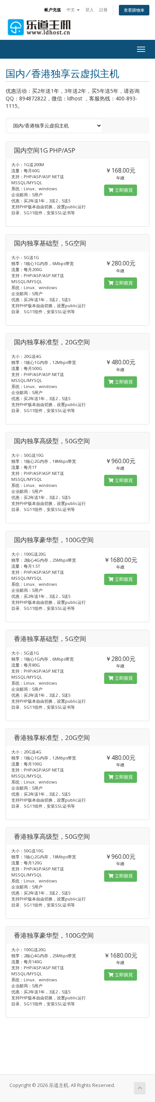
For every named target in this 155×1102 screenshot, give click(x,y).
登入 (89, 9)
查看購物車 (134, 10)
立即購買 (123, 190)
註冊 (103, 9)
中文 (71, 9)
